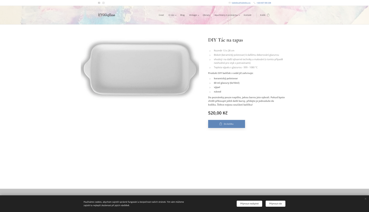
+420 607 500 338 (264, 2)
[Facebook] (99, 2)
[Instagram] (103, 2)
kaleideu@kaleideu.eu (241, 2)
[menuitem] (162, 15)
